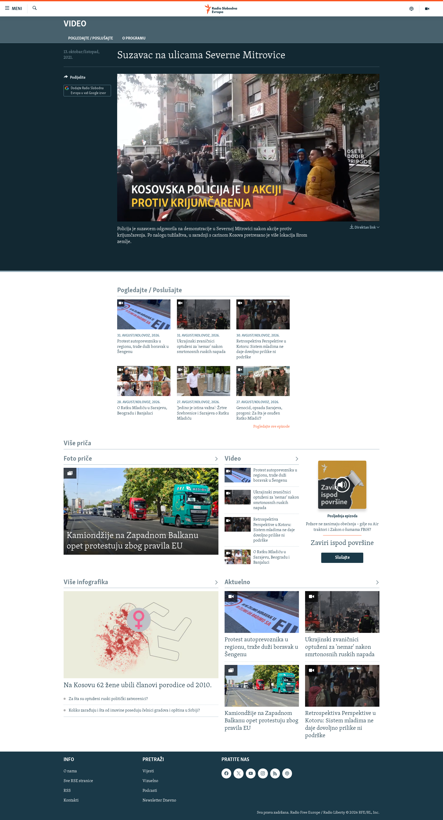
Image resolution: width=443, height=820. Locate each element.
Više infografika (86, 582)
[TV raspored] (287, 773)
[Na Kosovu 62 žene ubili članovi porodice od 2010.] (141, 634)
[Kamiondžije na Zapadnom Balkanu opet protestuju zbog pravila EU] (141, 511)
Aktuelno (237, 582)
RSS (67, 791)
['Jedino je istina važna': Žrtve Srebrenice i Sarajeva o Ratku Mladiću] (203, 381)
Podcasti (150, 791)
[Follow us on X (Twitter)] (238, 773)
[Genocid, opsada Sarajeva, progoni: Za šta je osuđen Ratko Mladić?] (263, 381)
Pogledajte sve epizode (271, 427)
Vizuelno (150, 781)
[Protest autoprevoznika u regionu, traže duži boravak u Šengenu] (143, 314)
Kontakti (71, 800)
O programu (134, 38)
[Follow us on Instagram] (263, 773)
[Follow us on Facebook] (226, 773)
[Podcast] (411, 8)
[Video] (427, 8)
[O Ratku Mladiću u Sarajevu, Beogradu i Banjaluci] (143, 381)
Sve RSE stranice (78, 781)
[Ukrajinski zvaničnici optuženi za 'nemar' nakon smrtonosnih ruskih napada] (203, 314)
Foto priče (78, 458)
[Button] (74, 79)
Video (233, 458)
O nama (70, 771)
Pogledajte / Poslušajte (90, 38)
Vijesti (148, 771)
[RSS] (275, 773)
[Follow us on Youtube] (251, 773)
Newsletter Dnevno (159, 800)
